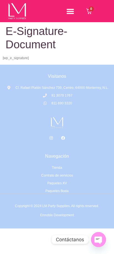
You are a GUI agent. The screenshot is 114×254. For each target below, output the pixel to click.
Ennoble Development (57, 215)
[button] (70, 11)
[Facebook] (63, 138)
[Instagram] (51, 138)
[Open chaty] (98, 239)
